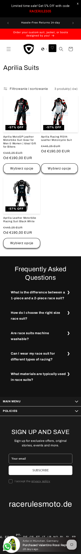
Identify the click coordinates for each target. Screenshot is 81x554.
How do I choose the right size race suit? (35, 315)
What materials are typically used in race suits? (38, 376)
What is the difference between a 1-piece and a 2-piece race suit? (38, 295)
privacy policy (40, 481)
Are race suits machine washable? (30, 336)
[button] (8, 49)
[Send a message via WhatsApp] (7, 547)
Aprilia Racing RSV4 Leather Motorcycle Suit (56, 138)
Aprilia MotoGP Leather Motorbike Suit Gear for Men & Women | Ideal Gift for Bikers (19, 141)
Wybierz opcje (21, 168)
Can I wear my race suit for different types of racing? (33, 356)
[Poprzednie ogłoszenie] (8, 23)
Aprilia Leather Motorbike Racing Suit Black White (19, 219)
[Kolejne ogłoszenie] (73, 23)
